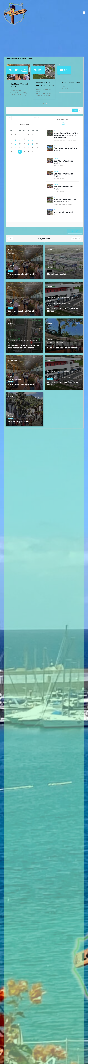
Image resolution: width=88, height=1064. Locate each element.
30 (20, 152)
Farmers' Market (63, 297)
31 (11, 134)
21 (11, 147)
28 (11, 152)
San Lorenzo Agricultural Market (65, 149)
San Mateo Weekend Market (63, 162)
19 (32, 143)
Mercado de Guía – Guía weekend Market (65, 200)
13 (37, 139)
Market (12, 265)
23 (20, 147)
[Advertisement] (44, 41)
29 (15, 152)
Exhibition (52, 297)
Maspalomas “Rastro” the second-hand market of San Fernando (66, 135)
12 (32, 139)
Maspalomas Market (56, 274)
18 (28, 143)
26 (32, 147)
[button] (43, 103)
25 (28, 147)
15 (15, 143)
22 (15, 147)
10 (24, 139)
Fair (57, 297)
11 (28, 139)
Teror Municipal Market (19, 83)
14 (11, 143)
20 (37, 143)
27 (37, 147)
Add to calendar (75, 231)
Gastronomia (72, 297)
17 (24, 143)
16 (20, 143)
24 (24, 147)
